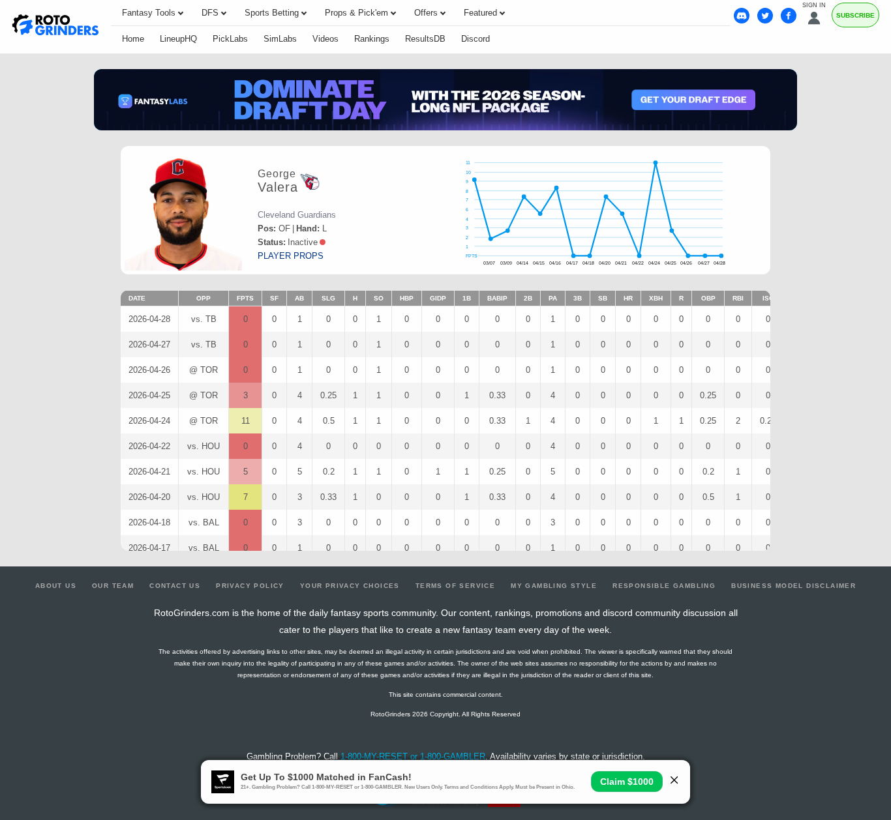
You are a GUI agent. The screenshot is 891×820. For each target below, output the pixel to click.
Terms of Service (455, 585)
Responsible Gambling (664, 585)
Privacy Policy (250, 585)
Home (133, 39)
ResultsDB (425, 39)
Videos (325, 39)
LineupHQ (178, 39)
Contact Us (174, 585)
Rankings (371, 39)
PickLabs (230, 39)
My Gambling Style (554, 585)
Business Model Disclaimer (793, 585)
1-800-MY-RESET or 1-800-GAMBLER (412, 756)
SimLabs (280, 39)
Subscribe (855, 15)
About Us (55, 585)
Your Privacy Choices (350, 585)
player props (291, 256)
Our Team (113, 585)
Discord (475, 39)
